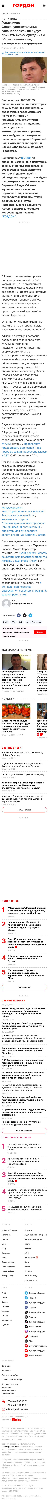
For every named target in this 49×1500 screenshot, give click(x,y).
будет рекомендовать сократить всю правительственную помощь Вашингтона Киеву (24, 556)
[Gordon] (23, 5)
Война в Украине (9, 1230)
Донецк (5, 1306)
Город (4, 1287)
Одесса (5, 1302)
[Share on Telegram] (30, 615)
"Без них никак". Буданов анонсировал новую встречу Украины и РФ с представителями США (26, 974)
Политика (15, 13)
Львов (4, 1297)
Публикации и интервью (36, 1235)
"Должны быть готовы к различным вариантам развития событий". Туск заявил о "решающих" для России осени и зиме (24, 1038)
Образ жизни (8, 1262)
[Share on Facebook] (19, 615)
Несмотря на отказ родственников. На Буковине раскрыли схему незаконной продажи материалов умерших (22, 1087)
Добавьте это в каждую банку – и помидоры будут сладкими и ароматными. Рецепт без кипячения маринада (16, 726)
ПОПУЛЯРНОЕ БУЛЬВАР (16, 1137)
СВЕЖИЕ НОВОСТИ (13, 1000)
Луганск (5, 1325)
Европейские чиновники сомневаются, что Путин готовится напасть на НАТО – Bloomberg (22, 1050)
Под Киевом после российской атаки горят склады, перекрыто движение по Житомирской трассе (23, 1100)
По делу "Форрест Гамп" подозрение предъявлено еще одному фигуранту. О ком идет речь (23, 1026)
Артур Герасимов (34, 622)
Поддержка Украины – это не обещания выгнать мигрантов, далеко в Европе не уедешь (22, 799)
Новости (6, 1225)
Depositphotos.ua (9, 1446)
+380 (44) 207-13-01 (16, 1401)
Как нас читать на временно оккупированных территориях (10, 1388)
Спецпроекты (31, 1280)
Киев (4, 1293)
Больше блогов (24, 810)
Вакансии (6, 1366)
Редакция (6, 1370)
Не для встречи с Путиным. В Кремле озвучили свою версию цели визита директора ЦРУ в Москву (24, 926)
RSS (31, 1341)
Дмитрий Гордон (37, 1293)
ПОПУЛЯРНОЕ (10, 901)
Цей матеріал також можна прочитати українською (24, 53)
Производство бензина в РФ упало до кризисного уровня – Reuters (21, 1123)
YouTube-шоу (31, 1276)
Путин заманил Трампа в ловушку (23, 774)
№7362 (26, 158)
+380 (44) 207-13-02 (17, 1405)
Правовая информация (12, 1379)
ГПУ (13, 622)
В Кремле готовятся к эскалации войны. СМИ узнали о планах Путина (25, 958)
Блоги (27, 1244)
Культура (6, 1253)
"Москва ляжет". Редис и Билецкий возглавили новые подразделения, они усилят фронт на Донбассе (27, 910)
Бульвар (8, 699)
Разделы (29, 1225)
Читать (39, 632)
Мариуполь (7, 1320)
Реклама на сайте (10, 1375)
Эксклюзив (30, 1257)
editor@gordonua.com (17, 1409)
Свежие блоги (11, 748)
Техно (4, 1257)
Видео (27, 1266)
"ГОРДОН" (9, 216)
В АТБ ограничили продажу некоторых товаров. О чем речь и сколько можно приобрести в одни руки (22, 1063)
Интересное (7, 1276)
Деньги (5, 1239)
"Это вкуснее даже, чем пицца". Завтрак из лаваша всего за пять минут (24, 1147)
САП (21, 622)
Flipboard (33, 1336)
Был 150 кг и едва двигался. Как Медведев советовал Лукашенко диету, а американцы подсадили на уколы (27, 943)
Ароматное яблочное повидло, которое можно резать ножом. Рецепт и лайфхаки (24, 1161)
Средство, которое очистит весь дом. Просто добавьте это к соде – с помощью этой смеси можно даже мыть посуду (27, 1194)
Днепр (5, 1315)
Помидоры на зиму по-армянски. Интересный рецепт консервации (25, 1208)
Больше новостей (24, 1130)
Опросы (28, 1271)
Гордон (5, 13)
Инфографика (8, 1271)
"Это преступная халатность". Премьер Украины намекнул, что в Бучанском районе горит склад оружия (23, 1075)
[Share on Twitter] (25, 615)
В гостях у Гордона (33, 1239)
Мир (4, 1244)
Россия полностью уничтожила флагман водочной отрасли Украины (22, 764)
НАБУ (5, 622)
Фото (27, 1262)
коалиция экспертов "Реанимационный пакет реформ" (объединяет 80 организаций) (23, 523)
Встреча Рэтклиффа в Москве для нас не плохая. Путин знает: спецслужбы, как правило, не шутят (23, 785)
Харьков (5, 1311)
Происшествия (8, 1266)
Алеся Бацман (35, 1327)
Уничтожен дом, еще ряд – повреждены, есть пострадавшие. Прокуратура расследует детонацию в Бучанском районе (23, 1012)
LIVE (26, 1253)
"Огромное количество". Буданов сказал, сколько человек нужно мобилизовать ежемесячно (24, 1112)
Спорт (4, 1248)
